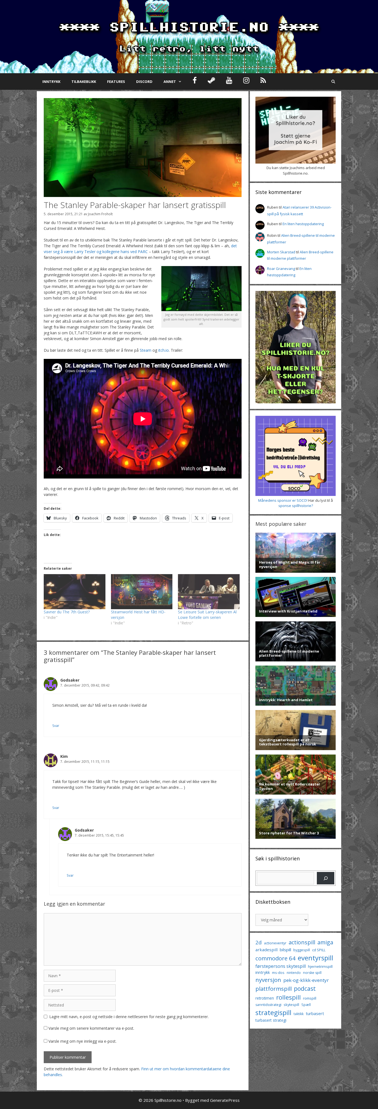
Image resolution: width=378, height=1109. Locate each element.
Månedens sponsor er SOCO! (282, 500)
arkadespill (266, 949)
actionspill (302, 942)
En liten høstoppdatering (303, 223)
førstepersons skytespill (280, 966)
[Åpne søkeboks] (333, 81)
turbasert (315, 1013)
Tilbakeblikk (83, 81)
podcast (305, 988)
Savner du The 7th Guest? (67, 611)
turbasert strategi (270, 1020)
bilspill (285, 949)
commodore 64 (275, 958)
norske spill (312, 972)
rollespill (288, 997)
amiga (325, 942)
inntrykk (262, 972)
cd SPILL (318, 949)
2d (258, 942)
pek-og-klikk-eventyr (306, 980)
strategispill (273, 1012)
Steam (145, 350)
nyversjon (268, 980)
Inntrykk (51, 81)
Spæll (306, 1004)
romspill (309, 998)
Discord (144, 81)
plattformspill (273, 988)
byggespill (301, 949)
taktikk (299, 1013)
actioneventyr (275, 943)
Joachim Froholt (100, 214)
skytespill (291, 1004)
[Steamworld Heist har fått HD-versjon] (142, 591)
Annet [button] (170, 81)
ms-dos (278, 972)
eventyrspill (315, 957)
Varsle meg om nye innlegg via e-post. (82, 1041)
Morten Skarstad (281, 251)
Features (116, 81)
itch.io (163, 350)
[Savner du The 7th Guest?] (74, 591)
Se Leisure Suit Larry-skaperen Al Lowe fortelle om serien (207, 614)
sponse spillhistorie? (295, 505)
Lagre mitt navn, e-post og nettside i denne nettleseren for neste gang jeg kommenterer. (129, 1016)
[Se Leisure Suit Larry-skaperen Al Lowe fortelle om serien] (209, 591)
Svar (55, 725)
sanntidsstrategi (268, 1004)
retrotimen (264, 998)
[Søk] (325, 878)
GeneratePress (225, 1100)
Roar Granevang (281, 268)
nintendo (294, 972)
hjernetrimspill (320, 966)
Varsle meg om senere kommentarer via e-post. (91, 1028)
